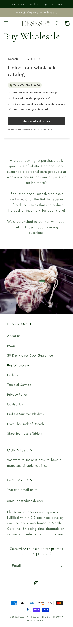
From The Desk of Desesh (25, 424)
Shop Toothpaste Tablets (24, 433)
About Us (13, 336)
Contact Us (15, 404)
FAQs (11, 345)
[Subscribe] (61, 566)
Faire (19, 199)
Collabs (12, 375)
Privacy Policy (17, 394)
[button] (6, 23)
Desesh (21, 617)
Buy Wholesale (18, 365)
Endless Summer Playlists (25, 414)
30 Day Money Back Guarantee (30, 355)
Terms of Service (19, 384)
